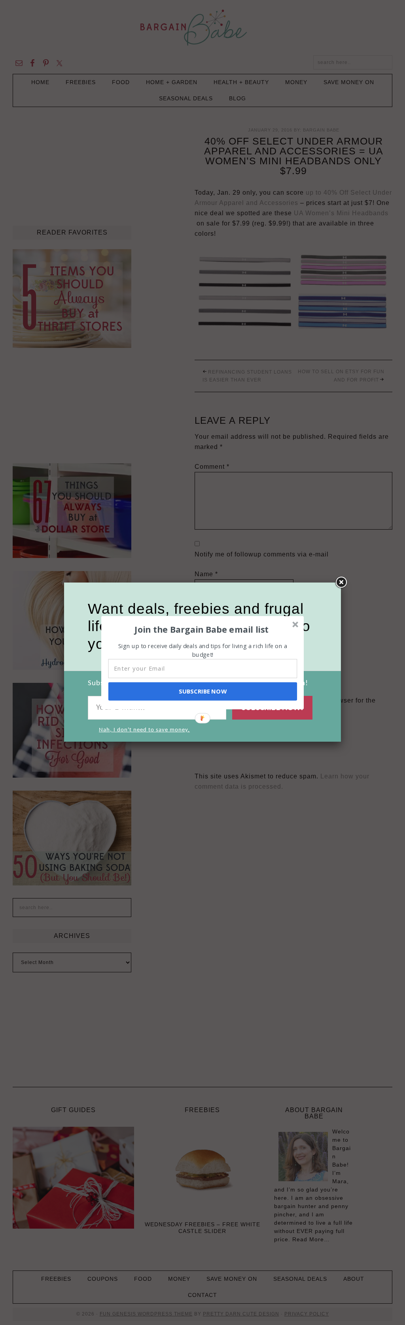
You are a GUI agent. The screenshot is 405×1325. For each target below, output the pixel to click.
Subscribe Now (202, 691)
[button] (201, 629)
